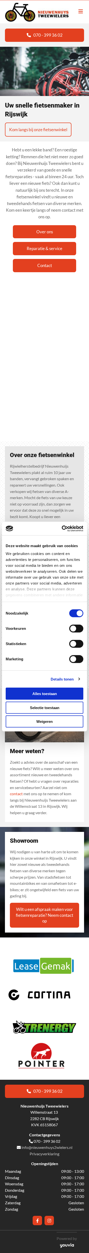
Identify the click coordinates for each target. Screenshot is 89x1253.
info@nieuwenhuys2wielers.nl (47, 1147)
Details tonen (62, 679)
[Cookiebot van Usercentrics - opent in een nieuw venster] (62, 528)
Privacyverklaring (44, 1153)
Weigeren (44, 721)
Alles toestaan (44, 694)
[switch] (76, 629)
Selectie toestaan (44, 707)
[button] (44, 35)
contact (16, 793)
